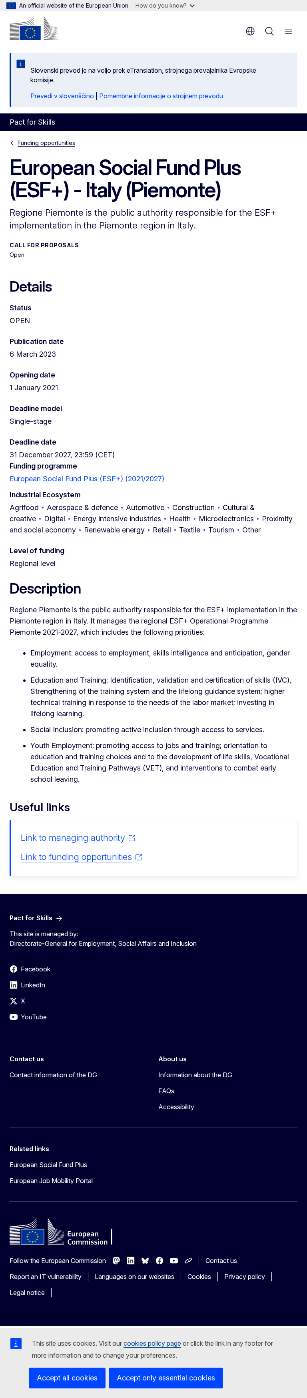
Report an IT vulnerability (46, 1277)
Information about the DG (195, 1075)
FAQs (166, 1091)
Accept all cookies (67, 1378)
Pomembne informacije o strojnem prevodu (161, 96)
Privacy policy (244, 1277)
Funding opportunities (46, 142)
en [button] (250, 31)
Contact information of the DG (53, 1075)
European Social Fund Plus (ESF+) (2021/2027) (87, 479)
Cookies (199, 1277)
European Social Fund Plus (48, 1165)
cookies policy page (152, 1343)
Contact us (221, 1261)
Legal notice (27, 1293)
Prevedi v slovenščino (62, 96)
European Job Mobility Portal (51, 1181)
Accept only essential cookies (166, 1378)
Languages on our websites (134, 1277)
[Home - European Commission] (34, 28)
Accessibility (176, 1107)
